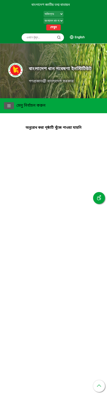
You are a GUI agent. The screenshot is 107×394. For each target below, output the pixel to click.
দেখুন (53, 27)
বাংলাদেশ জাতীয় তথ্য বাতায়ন (50, 5)
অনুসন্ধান (59, 37)
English (80, 37)
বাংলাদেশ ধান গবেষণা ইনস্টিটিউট (60, 69)
